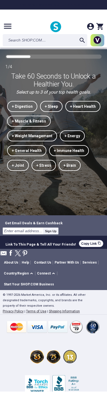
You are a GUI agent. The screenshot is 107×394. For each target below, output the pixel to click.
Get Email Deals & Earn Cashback (34, 223)
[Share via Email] (4, 254)
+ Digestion (22, 106)
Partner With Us (67, 262)
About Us (11, 262)
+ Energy (72, 136)
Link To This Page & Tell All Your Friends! (40, 244)
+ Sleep (51, 106)
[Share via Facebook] (11, 253)
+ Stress (43, 165)
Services (89, 262)
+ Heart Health (83, 106)
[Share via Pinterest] (25, 253)
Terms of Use (36, 311)
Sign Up (51, 231)
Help (25, 262)
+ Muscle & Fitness (29, 121)
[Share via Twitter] (18, 253)
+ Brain (69, 165)
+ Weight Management (32, 136)
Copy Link (91, 243)
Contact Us (42, 262)
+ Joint (18, 165)
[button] (19, 273)
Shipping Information (64, 311)
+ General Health (27, 150)
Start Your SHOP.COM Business (29, 284)
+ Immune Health (69, 150)
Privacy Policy (13, 311)
